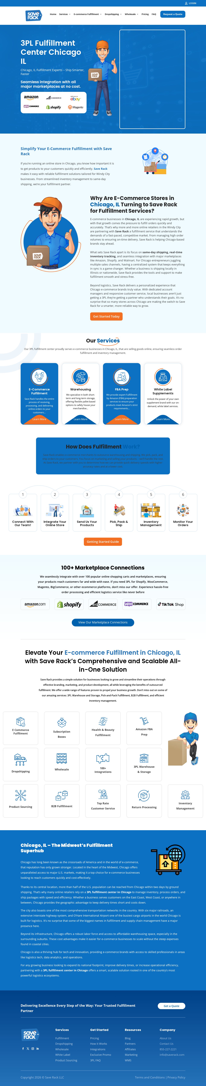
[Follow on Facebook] (23, 1048)
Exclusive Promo (100, 1055)
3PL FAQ (95, 1060)
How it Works (98, 1043)
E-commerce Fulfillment (86, 14)
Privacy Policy (176, 1077)
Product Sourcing (66, 1060)
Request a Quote (172, 14)
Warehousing (80, 389)
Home (53, 14)
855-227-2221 (168, 1049)
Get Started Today (106, 316)
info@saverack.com (172, 1055)
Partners (130, 1043)
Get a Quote (171, 1006)
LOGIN (192, 3)
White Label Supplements (163, 391)
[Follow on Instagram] (32, 1048)
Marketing (131, 1055)
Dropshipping (112, 14)
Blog (128, 1038)
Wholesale (130, 14)
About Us (165, 1038)
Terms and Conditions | (151, 1077)
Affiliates (130, 1049)
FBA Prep (121, 389)
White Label (62, 1055)
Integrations (97, 1049)
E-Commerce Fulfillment (39, 391)
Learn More (39, 419)
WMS (128, 1060)
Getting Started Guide (103, 542)
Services (63, 14)
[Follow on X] (27, 1048)
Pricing (145, 14)
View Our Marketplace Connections (103, 622)
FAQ (154, 14)
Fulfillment (62, 1038)
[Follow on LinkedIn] (37, 1048)
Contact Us (166, 1043)
